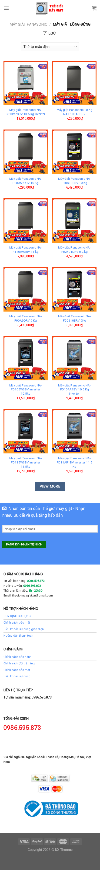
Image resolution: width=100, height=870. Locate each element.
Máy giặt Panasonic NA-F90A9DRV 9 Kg (25, 318)
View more (50, 486)
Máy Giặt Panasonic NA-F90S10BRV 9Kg (74, 318)
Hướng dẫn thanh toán (18, 635)
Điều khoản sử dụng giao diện (23, 629)
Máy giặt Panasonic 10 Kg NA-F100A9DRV (74, 112)
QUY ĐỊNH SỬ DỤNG (17, 616)
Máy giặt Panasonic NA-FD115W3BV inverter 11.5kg (25, 462)
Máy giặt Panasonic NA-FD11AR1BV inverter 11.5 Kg (74, 462)
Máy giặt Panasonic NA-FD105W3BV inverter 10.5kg (25, 389)
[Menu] (6, 8)
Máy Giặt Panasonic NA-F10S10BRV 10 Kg (74, 181)
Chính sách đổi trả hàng (19, 663)
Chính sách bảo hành (17, 657)
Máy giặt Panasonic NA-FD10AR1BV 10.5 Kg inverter (74, 389)
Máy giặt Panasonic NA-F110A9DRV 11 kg (25, 249)
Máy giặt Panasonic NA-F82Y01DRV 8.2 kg (74, 249)
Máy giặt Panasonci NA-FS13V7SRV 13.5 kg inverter (25, 112)
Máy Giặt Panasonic (28, 24)
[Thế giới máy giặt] (50, 8)
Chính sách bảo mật (16, 622)
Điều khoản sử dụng (16, 676)
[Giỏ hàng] (94, 8)
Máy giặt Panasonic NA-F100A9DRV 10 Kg (25, 181)
